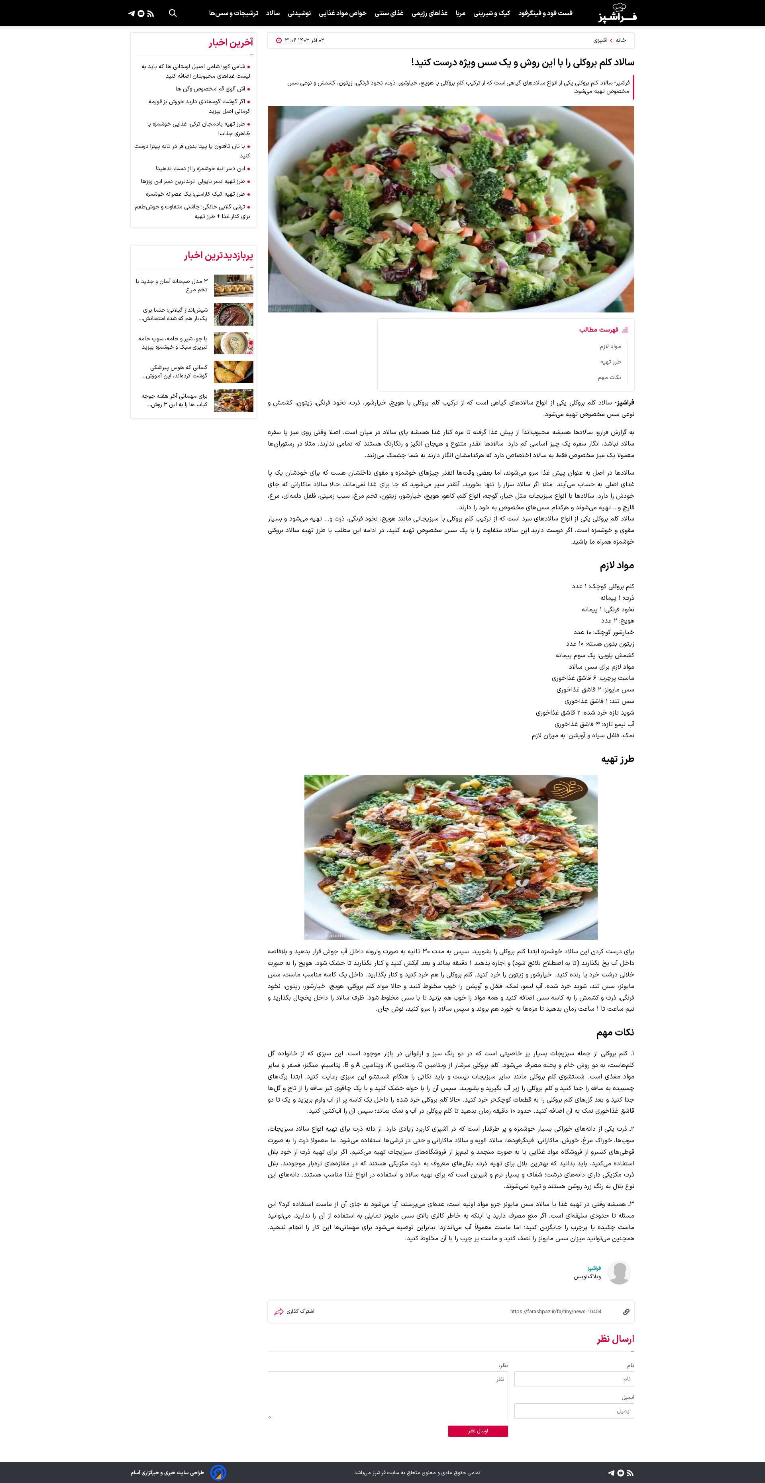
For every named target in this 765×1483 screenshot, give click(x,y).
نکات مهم (609, 377)
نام (630, 1365)
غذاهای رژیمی (430, 13)
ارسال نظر (478, 1431)
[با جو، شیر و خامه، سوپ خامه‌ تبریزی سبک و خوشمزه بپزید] (233, 343)
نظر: (503, 1365)
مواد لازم (610, 346)
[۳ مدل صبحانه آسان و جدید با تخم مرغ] (233, 286)
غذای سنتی (389, 13)
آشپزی (600, 40)
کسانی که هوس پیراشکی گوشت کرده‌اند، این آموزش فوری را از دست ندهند (177, 371)
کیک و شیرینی (491, 13)
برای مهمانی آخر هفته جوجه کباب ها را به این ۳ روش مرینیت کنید (174, 400)
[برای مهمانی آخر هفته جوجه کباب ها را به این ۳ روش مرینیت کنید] (233, 400)
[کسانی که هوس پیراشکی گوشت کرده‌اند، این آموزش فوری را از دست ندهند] (233, 372)
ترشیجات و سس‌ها (233, 13)
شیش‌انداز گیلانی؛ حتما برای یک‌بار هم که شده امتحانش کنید (175, 314)
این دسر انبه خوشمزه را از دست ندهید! (200, 169)
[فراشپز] (618, 13)
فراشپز (594, 1268)
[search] (173, 13)
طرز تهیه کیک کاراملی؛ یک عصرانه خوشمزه (195, 194)
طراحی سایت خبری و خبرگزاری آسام (167, 1473)
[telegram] (131, 13)
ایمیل (628, 1397)
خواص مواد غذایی (343, 13)
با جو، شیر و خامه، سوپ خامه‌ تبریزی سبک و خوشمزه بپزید (173, 343)
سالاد (273, 13)
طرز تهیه (610, 362)
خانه (621, 40)
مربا (460, 13)
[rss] (150, 13)
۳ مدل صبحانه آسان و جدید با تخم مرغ (172, 285)
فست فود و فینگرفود (545, 13)
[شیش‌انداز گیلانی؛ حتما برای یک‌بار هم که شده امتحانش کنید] (233, 314)
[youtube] (140, 13)
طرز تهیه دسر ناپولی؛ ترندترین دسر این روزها (193, 181)
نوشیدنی (299, 13)
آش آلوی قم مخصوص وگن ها (210, 89)
